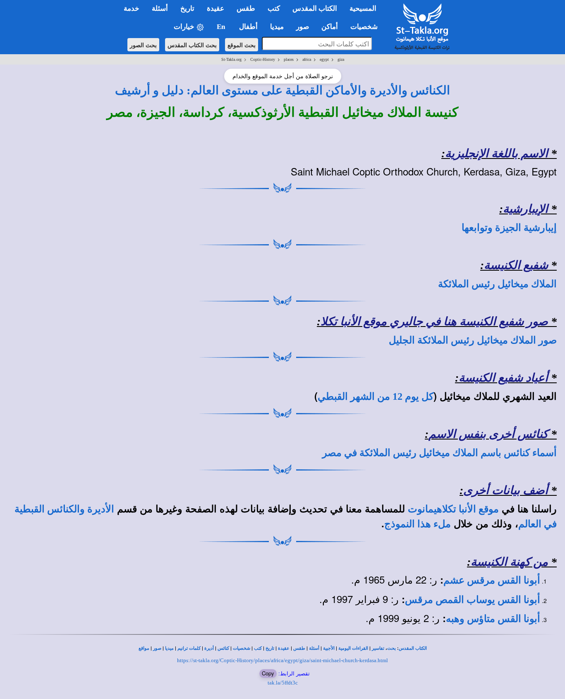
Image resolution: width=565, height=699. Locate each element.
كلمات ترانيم (189, 648)
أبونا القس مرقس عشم (491, 580)
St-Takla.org (231, 59)
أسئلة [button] (160, 8)
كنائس (223, 648)
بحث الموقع (241, 45)
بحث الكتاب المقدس (192, 45)
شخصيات (241, 648)
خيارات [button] (185, 27)
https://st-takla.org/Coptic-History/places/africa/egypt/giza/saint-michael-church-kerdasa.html (282, 660)
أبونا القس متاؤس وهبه (493, 618)
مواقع (144, 648)
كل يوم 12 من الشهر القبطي (375, 396)
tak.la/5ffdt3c (283, 683)
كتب (258, 648)
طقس (299, 648)
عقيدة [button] (215, 8)
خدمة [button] (131, 8)
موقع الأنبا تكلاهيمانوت (453, 509)
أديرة (209, 648)
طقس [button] (246, 8)
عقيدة (284, 648)
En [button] (222, 27)
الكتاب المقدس (413, 648)
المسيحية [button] (363, 8)
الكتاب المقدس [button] (314, 8)
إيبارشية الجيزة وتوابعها (509, 227)
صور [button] (302, 27)
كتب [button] (274, 8)
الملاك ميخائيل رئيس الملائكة (497, 284)
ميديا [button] (277, 27)
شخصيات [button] (366, 27)
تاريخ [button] (187, 8)
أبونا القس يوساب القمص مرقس (472, 599)
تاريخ (270, 648)
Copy (268, 673)
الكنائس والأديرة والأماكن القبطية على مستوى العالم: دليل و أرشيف (282, 90)
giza (341, 59)
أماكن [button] (329, 27)
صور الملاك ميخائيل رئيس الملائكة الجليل (473, 340)
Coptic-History (262, 59)
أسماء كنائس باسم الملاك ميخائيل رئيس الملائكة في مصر (439, 452)
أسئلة (314, 648)
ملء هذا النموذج (417, 524)
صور (157, 648)
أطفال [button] (248, 27)
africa (306, 59)
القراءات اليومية (353, 648)
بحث (391, 648)
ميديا (169, 648)
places (289, 59)
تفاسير (378, 648)
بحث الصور (143, 45)
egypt (324, 59)
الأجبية (329, 648)
